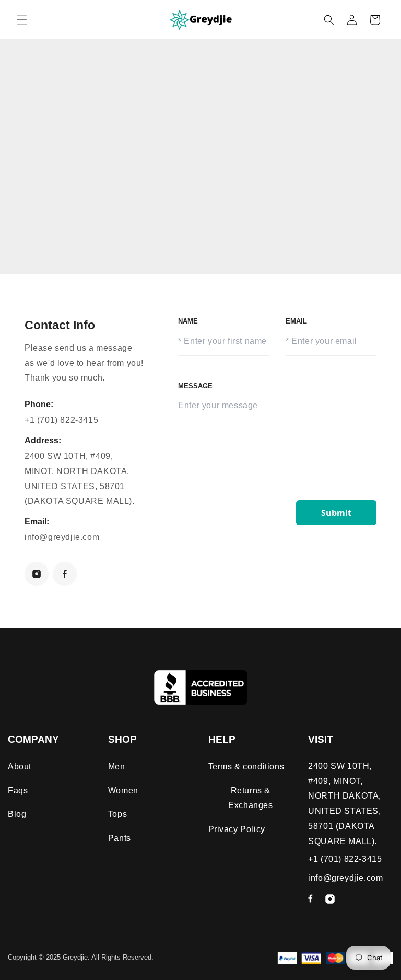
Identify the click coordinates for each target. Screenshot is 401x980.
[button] (21, 19)
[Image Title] (37, 574)
